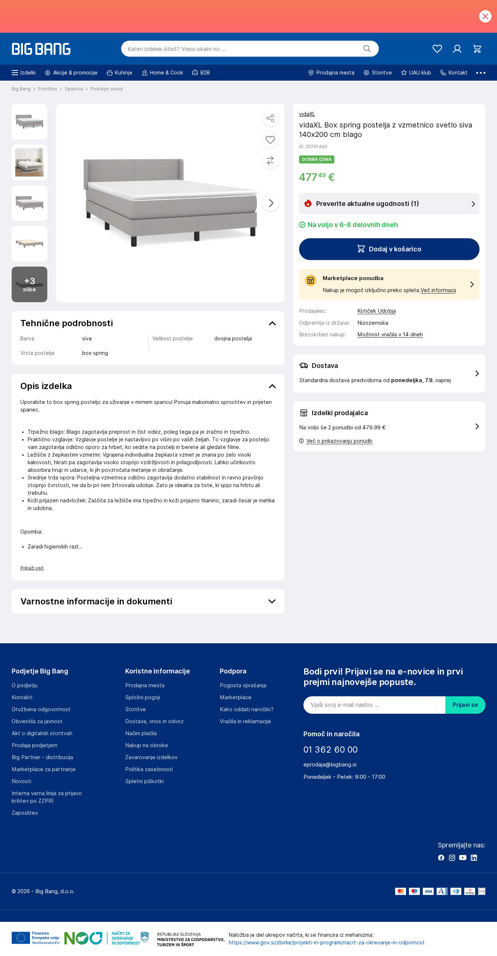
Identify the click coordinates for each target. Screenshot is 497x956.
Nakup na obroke (146, 745)
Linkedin (473, 857)
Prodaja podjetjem (34, 745)
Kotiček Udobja (376, 311)
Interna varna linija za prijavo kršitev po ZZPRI (47, 797)
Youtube (463, 857)
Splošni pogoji (142, 697)
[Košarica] (477, 49)
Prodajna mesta (144, 685)
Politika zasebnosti (149, 769)
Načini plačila (141, 733)
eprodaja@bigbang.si (330, 764)
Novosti (21, 781)
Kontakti (22, 697)
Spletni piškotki (144, 781)
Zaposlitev (25, 813)
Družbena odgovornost (41, 709)
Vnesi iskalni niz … (177, 49)
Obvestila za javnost (37, 721)
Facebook (441, 857)
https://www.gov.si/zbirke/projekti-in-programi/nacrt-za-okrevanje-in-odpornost (327, 942)
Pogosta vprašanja (243, 685)
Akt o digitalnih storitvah (42, 733)
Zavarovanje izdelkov (151, 757)
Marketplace (235, 697)
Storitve (135, 709)
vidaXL (307, 114)
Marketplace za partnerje (44, 769)
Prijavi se (465, 704)
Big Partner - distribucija (42, 757)
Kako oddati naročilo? (247, 709)
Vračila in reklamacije (245, 721)
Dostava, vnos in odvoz (154, 721)
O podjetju (24, 685)
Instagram (452, 857)
